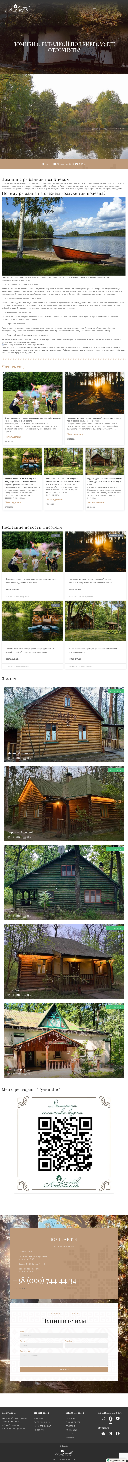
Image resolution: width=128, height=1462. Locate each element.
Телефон (68, 1341)
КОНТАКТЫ (71, 1430)
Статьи (70, 1434)
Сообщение (25, 1351)
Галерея (70, 1426)
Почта (22, 1341)
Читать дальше (13, 436)
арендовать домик (109, 347)
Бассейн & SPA (42, 1422)
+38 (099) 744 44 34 (10, 1425)
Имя (22, 1331)
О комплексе (73, 1422)
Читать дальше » (12, 589)
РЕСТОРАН (39, 1430)
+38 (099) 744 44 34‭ (44, 1279)
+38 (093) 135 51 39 (19, 1288)
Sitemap (70, 1438)
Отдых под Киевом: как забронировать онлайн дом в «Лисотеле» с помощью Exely (104, 482)
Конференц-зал (42, 1426)
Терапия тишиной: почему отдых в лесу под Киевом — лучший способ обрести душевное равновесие (20, 482)
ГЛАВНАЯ (70, 1418)
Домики (38, 1418)
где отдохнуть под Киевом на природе (48, 183)
